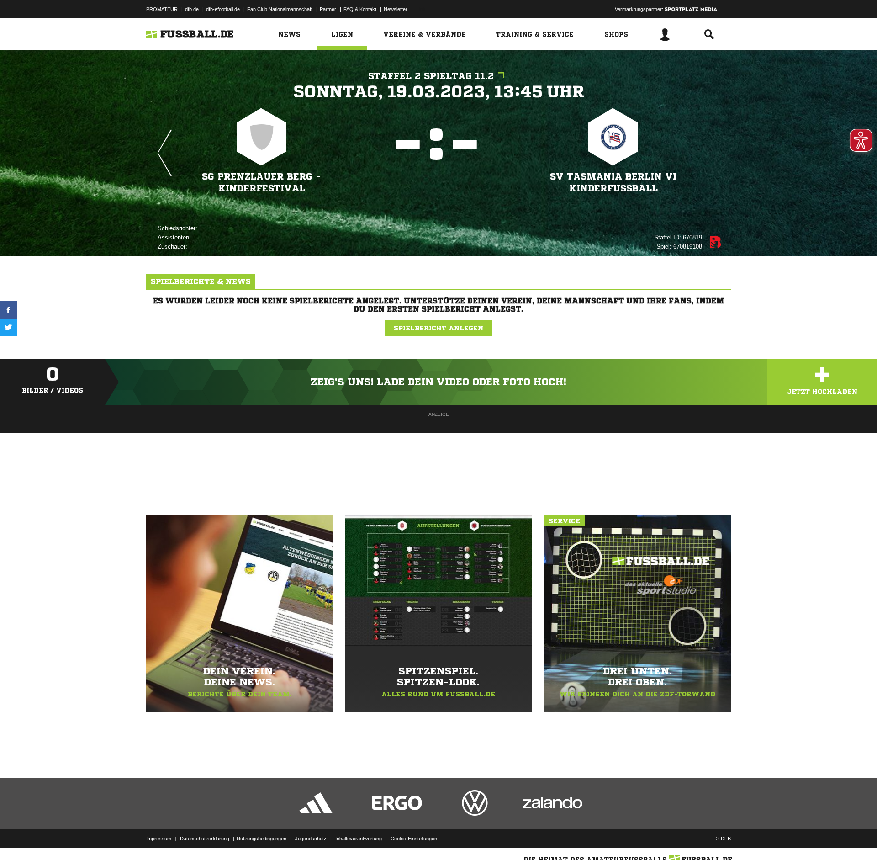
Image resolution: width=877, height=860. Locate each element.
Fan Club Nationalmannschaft (279, 9)
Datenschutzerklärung (204, 838)
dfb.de (192, 9)
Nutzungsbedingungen (261, 838)
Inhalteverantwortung (358, 838)
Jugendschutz (311, 838)
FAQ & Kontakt (359, 9)
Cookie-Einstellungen (414, 838)
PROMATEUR (162, 9)
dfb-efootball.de (223, 9)
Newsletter (395, 9)
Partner (328, 9)
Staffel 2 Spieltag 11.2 (431, 76)
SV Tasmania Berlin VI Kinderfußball (613, 182)
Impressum (158, 838)
